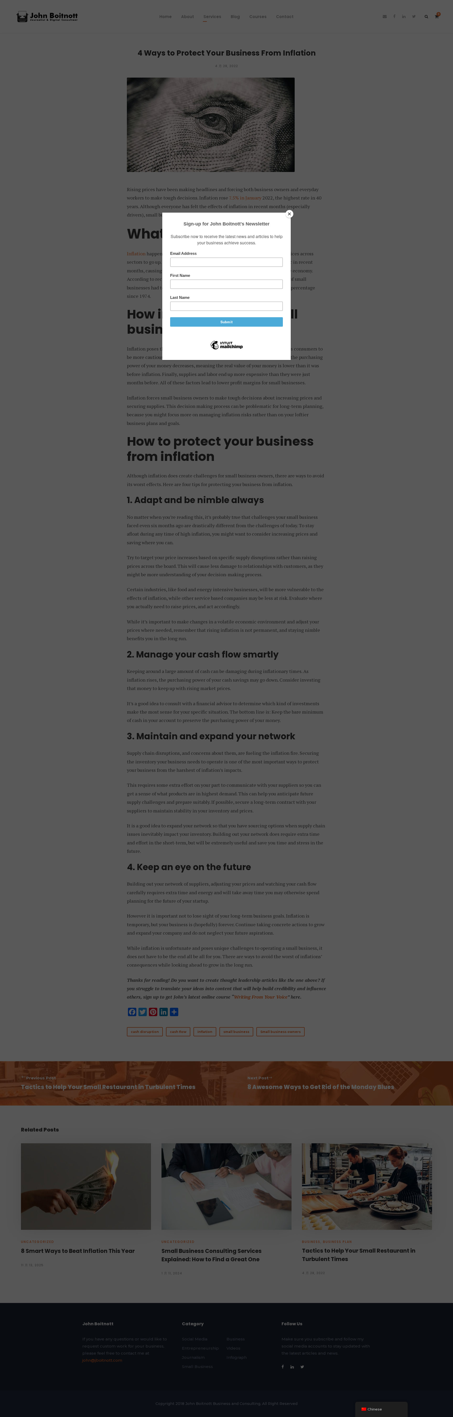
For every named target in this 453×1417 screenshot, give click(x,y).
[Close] (289, 214)
